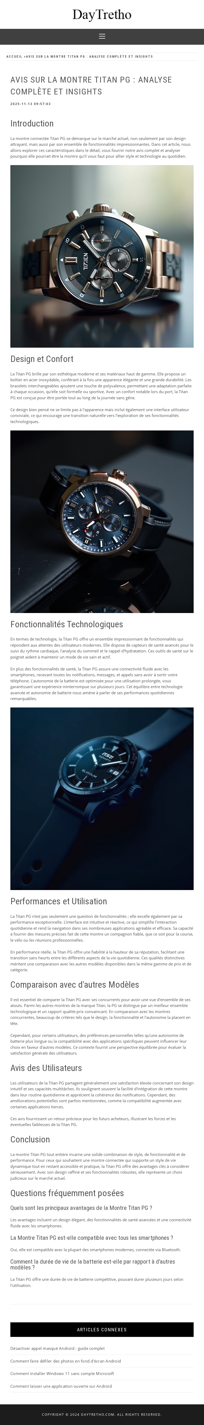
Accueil (14, 56)
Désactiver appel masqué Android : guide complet (57, 1348)
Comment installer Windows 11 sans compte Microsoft (62, 1373)
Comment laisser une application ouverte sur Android (61, 1386)
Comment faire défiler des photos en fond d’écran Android (65, 1361)
